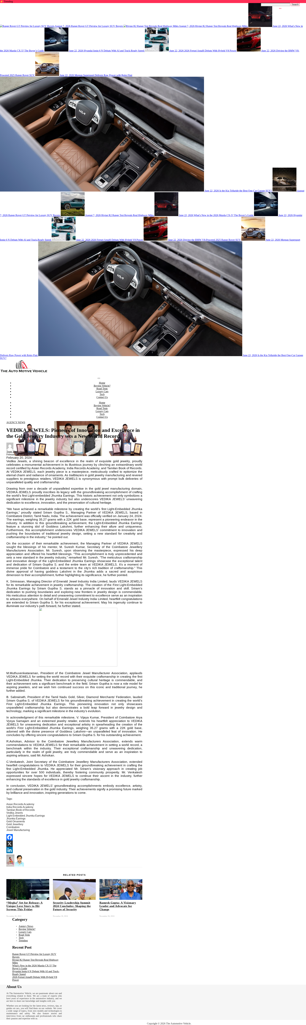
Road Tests (102, 388)
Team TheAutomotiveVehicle (21, 451)
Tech (102, 394)
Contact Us (102, 397)
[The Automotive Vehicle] (24, 372)
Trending (23, 940)
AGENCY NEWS (15, 422)
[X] (9, 843)
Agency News (26, 926)
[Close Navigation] (280, 8)
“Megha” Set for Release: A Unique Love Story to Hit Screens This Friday (24, 906)
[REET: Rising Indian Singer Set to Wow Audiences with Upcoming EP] (10, 865)
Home (102, 382)
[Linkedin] (9, 850)
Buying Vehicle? (102, 385)
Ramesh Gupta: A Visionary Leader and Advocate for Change (117, 906)
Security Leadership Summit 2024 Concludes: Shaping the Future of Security (72, 906)
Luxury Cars (102, 391)
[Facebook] (9, 837)
